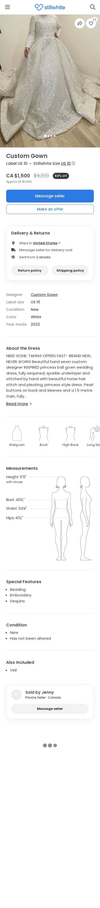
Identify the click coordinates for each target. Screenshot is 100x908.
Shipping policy (70, 270)
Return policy (30, 270)
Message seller (50, 196)
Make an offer (50, 209)
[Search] (92, 7)
